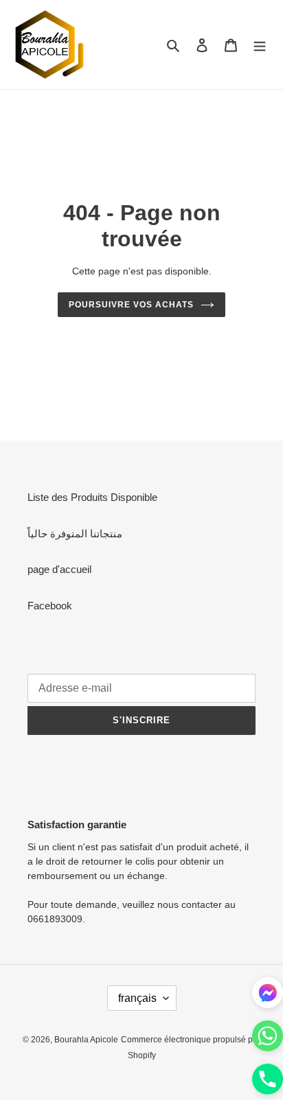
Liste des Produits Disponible (92, 497)
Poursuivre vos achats (131, 304)
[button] (267, 1082)
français (137, 998)
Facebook (49, 605)
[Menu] (259, 45)
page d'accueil (59, 569)
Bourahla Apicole (86, 1039)
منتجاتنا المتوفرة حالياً (74, 533)
